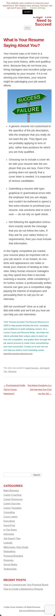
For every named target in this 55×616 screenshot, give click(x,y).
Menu (27, 28)
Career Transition (13, 508)
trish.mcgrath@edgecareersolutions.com (35, 611)
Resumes (12, 371)
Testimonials (10, 569)
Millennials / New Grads (16, 547)
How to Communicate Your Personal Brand (26, 584)
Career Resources (13, 499)
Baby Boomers (11, 490)
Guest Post (9, 525)
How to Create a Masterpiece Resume (23, 589)
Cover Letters (10, 516)
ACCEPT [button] (27, 12)
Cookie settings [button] (37, 7)
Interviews (9, 534)
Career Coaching (12, 495)
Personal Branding (13, 555)
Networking (9, 551)
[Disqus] (27, 432)
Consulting (9, 512)
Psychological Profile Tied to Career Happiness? (14, 389)
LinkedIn (8, 542)
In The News (10, 529)
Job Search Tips (12, 538)
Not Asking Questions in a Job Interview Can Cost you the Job (39, 389)
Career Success (32, 368)
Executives (9, 521)
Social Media (10, 564)
